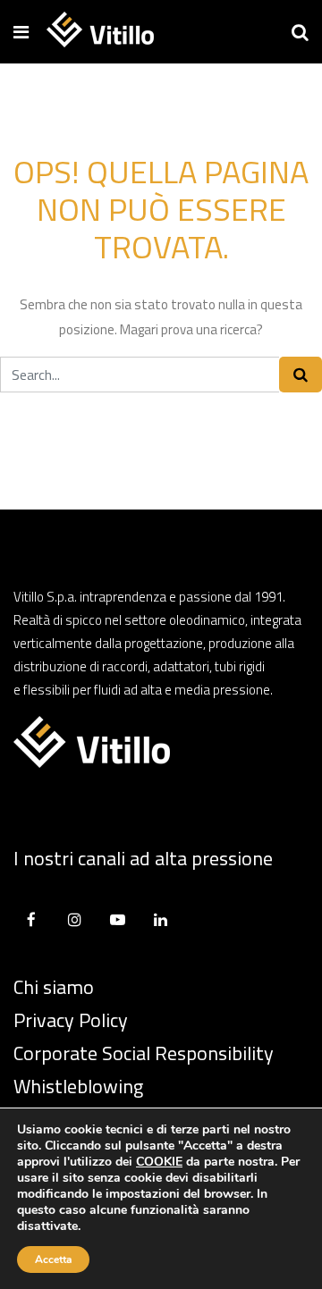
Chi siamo (53, 987)
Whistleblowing (78, 1086)
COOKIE (159, 1161)
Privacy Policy (70, 1020)
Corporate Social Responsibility (143, 1053)
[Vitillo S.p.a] (100, 31)
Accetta (53, 1259)
